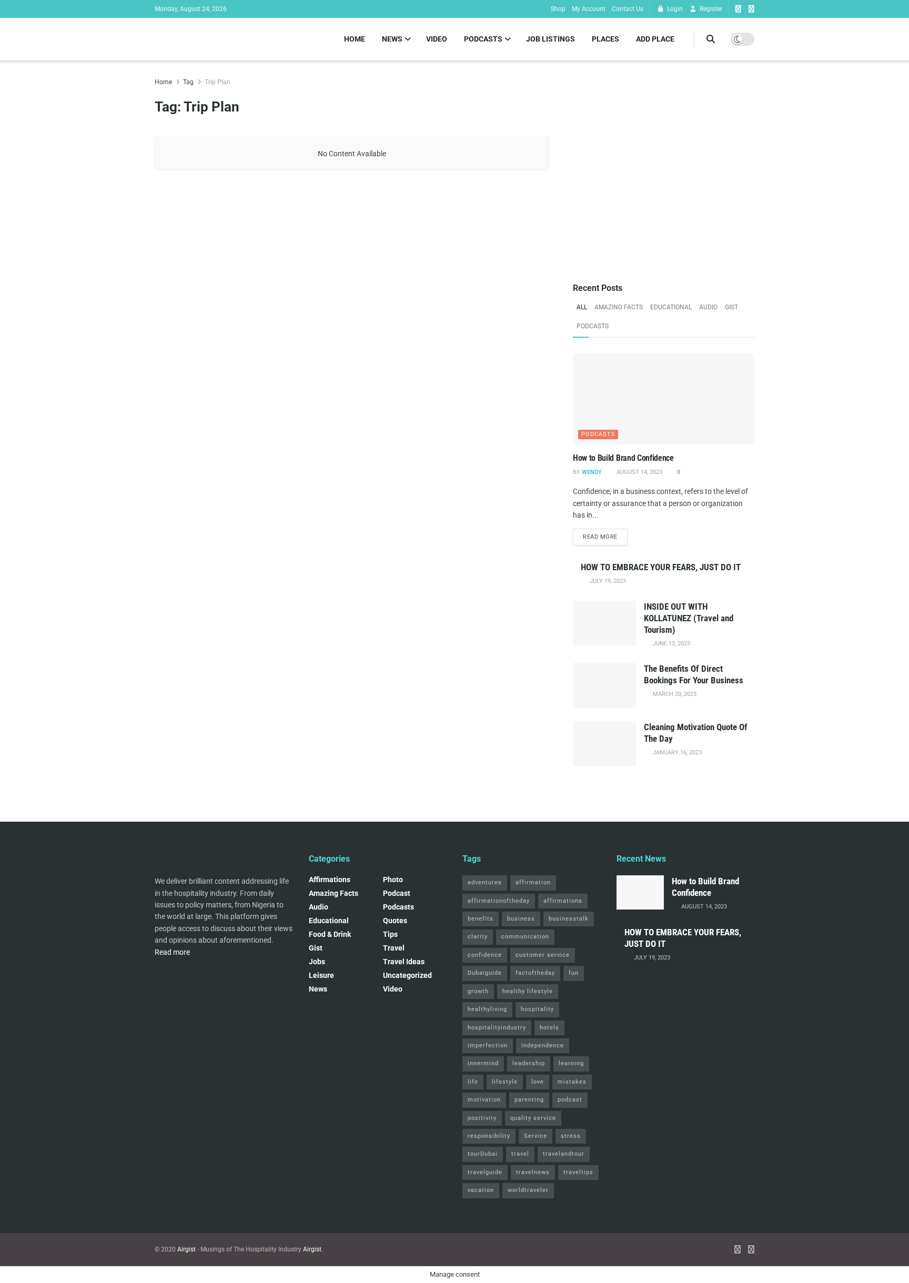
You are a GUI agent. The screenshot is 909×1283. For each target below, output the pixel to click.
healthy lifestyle (527, 991)
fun (574, 972)
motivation (484, 1099)
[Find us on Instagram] (751, 9)
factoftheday (535, 972)
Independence (542, 1045)
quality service (533, 1118)
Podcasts (483, 39)
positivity (482, 1118)
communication (525, 936)
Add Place (655, 39)
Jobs (317, 961)
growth (478, 991)
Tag (188, 82)
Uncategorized (407, 975)
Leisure (321, 975)
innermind (483, 1063)
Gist (731, 307)
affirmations (562, 900)
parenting (529, 1099)
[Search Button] (710, 39)
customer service (543, 955)
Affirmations (329, 879)
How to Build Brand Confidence (623, 458)
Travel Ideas (404, 961)
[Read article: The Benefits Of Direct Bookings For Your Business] (604, 685)
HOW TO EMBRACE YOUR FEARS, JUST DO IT (661, 567)
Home (354, 39)
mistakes (572, 1081)
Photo (393, 879)
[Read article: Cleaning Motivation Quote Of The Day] (604, 743)
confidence (485, 955)
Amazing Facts (618, 307)
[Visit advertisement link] (663, 167)
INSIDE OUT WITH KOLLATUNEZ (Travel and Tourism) (688, 618)
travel (520, 1153)
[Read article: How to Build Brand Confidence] (663, 398)
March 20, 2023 (673, 694)
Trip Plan (217, 82)
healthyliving (487, 1009)
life (473, 1081)
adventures (485, 882)
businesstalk (569, 918)
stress (571, 1136)
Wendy (592, 472)
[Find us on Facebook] (738, 9)
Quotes (395, 920)
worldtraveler (528, 1190)
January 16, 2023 (676, 752)
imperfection (488, 1045)
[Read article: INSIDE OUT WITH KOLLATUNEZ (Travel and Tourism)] (604, 623)
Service (535, 1136)
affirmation (533, 882)
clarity (478, 936)
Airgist (186, 1249)
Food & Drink (330, 934)
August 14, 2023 (638, 472)
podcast (396, 893)
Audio (708, 307)
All (582, 307)
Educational (671, 307)
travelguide (485, 1172)
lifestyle (505, 1081)
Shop (558, 9)
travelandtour (563, 1153)
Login (674, 9)
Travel (394, 948)
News (392, 39)
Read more (605, 536)
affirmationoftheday (499, 900)
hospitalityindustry (497, 1027)
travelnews (533, 1172)
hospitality (537, 1009)
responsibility (489, 1136)
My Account (588, 9)
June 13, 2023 (670, 643)
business (521, 918)
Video (436, 39)
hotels (549, 1027)
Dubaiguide (485, 972)
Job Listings (550, 39)
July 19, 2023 (607, 581)
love (537, 1081)
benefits (480, 918)
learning (571, 1063)
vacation (481, 1190)
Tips (390, 934)
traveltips (578, 1172)
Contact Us (627, 9)
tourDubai (483, 1153)
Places (605, 39)
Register (710, 9)
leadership (528, 1063)
